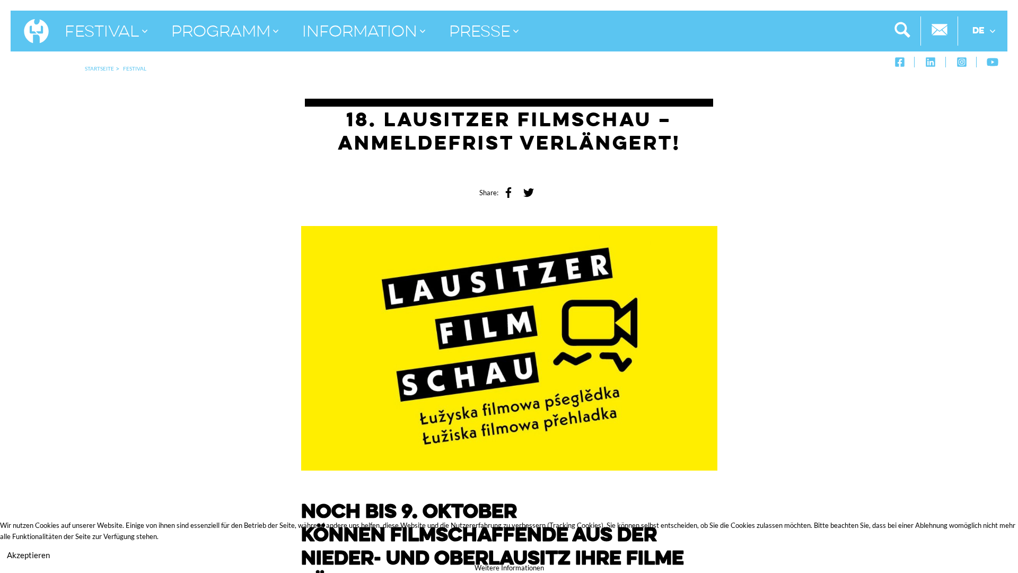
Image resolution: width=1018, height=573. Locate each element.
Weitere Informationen (509, 567)
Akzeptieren (28, 555)
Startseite (99, 68)
